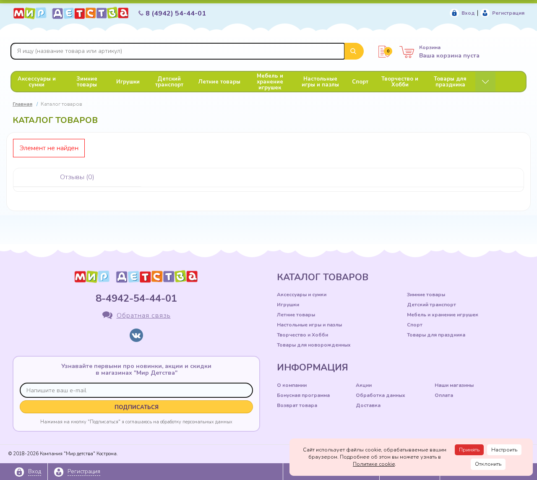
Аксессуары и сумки (37, 82)
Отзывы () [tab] (77, 177)
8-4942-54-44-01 (136, 298)
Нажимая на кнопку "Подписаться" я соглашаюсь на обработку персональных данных (136, 422)
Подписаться (137, 407)
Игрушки (128, 82)
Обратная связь (144, 315)
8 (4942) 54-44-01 (176, 13)
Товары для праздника (450, 82)
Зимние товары (86, 82)
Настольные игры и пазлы (320, 82)
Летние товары (219, 82)
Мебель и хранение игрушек (270, 81)
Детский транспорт (169, 82)
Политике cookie (374, 464)
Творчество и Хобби (399, 82)
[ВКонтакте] (136, 335)
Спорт (360, 82)
